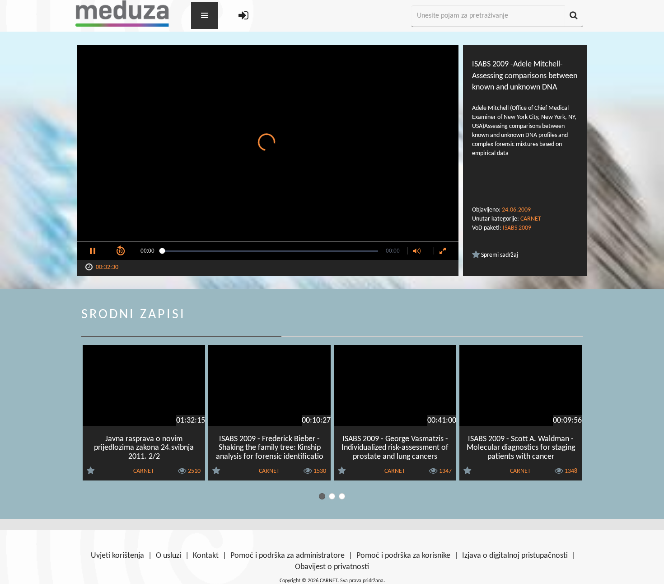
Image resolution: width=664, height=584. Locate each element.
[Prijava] (243, 16)
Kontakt (206, 556)
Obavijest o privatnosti (332, 567)
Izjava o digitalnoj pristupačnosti (515, 556)
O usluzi (168, 556)
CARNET (530, 219)
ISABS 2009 (517, 228)
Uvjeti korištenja (117, 556)
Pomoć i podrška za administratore (287, 556)
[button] (92, 251)
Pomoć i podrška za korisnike (403, 556)
